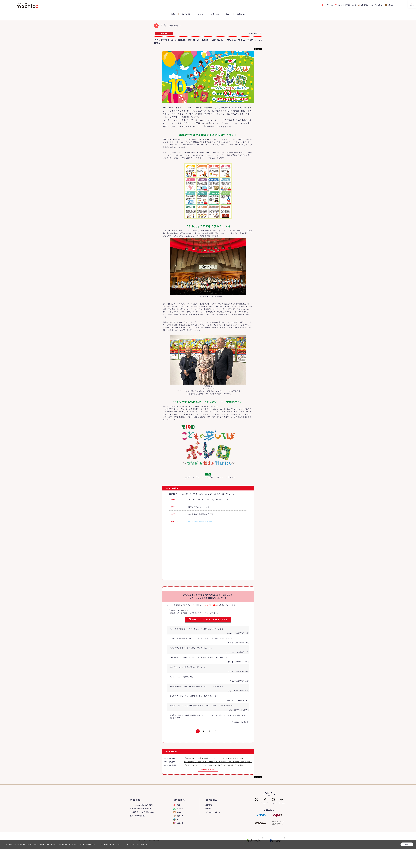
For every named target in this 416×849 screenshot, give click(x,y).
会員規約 (209, 808)
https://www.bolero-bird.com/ (200, 521)
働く (228, 14)
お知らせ (390, 5)
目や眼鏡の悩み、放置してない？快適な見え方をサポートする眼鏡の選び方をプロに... (218, 762)
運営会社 (209, 805)
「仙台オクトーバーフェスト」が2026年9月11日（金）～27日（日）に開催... (214, 765)
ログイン (412, 5)
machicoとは (328, 5)
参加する (241, 14)
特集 (173, 14)
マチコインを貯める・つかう (347, 5)
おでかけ (186, 14)
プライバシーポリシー (214, 812)
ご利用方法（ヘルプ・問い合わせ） (372, 5)
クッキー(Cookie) (38, 844)
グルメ (200, 14)
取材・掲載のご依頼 (137, 816)
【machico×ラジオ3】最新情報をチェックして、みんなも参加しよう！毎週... (214, 758)
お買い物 (214, 14)
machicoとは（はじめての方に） (142, 805)
